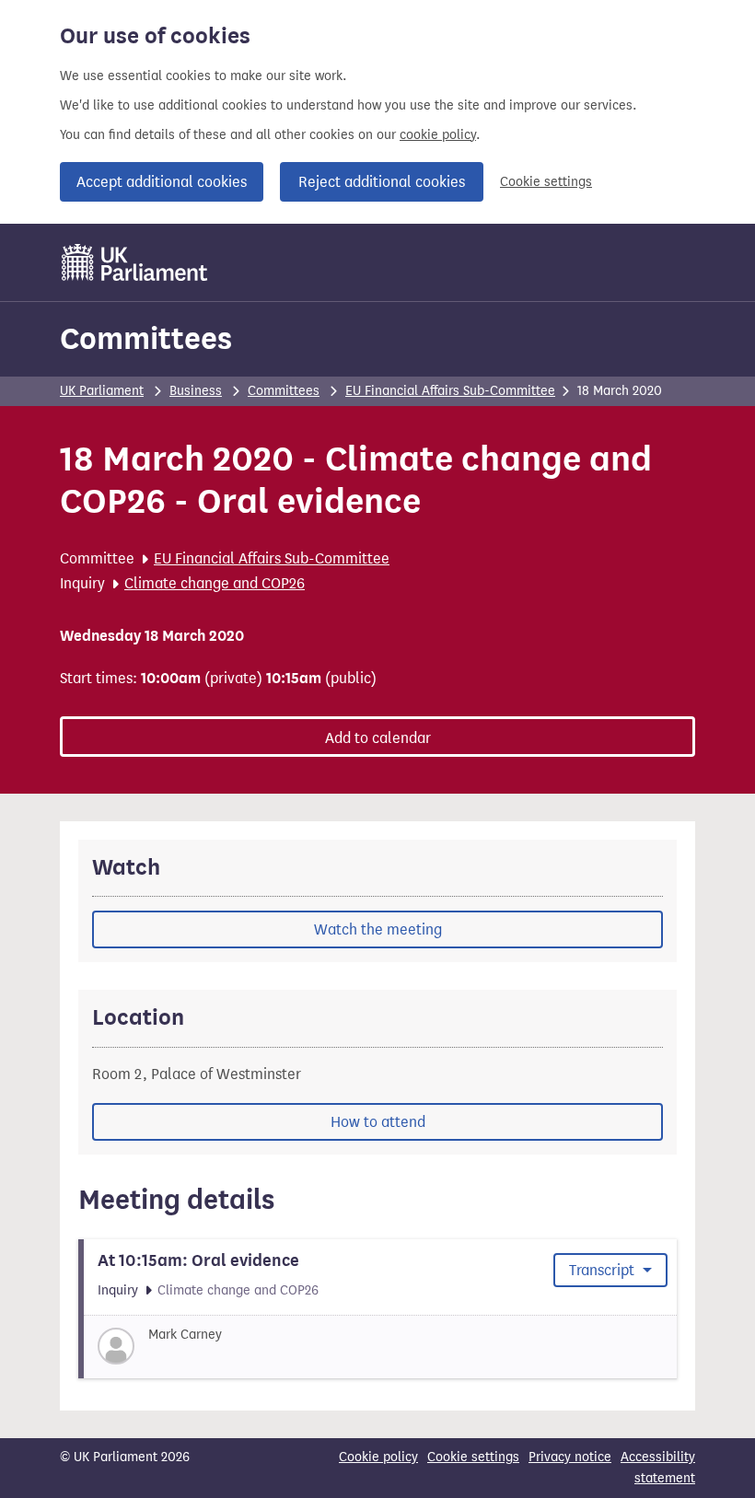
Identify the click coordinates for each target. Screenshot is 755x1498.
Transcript (603, 1270)
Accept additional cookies (161, 182)
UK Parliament (102, 391)
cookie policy (438, 135)
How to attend (378, 1122)
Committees (146, 338)
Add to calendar (378, 738)
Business (195, 391)
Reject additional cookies (381, 182)
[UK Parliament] (135, 262)
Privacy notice (569, 1457)
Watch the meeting (378, 929)
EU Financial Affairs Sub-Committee (450, 391)
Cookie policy (378, 1457)
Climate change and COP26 (214, 583)
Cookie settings (546, 182)
